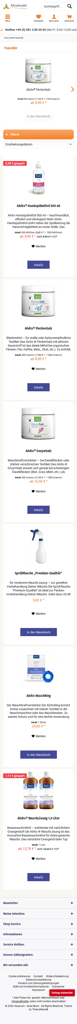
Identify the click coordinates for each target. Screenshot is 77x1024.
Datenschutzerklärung (38, 979)
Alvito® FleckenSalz (38, 90)
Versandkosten (20, 1001)
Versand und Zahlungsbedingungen (38, 983)
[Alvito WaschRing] (38, 668)
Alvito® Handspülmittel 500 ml (38, 206)
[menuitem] (7, 18)
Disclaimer (58, 986)
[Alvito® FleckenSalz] (38, 71)
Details (38, 265)
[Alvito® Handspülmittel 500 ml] (38, 178)
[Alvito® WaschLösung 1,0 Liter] (38, 790)
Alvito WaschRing (39, 696)
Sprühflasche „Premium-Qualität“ (38, 573)
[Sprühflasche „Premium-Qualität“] (38, 545)
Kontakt (38, 976)
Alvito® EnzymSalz (39, 451)
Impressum (38, 990)
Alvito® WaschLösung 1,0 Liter (39, 818)
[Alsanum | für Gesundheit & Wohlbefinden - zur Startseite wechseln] (19, 6)
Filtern (14, 134)
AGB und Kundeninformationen (31, 986)
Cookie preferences (19, 976)
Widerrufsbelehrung (57, 976)
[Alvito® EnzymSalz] (38, 423)
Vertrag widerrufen (62, 992)
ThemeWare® (40, 1009)
